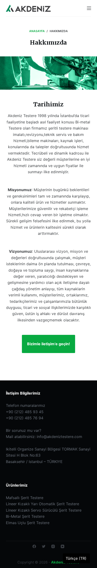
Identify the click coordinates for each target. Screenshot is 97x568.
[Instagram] (53, 546)
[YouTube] (62, 546)
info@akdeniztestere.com (59, 436)
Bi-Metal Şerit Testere (25, 516)
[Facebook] (34, 546)
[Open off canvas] (89, 8)
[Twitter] (43, 546)
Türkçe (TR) (76, 558)
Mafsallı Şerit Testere (24, 497)
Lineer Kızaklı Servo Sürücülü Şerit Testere (43, 510)
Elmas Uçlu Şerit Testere (27, 522)
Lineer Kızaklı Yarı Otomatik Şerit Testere (42, 503)
